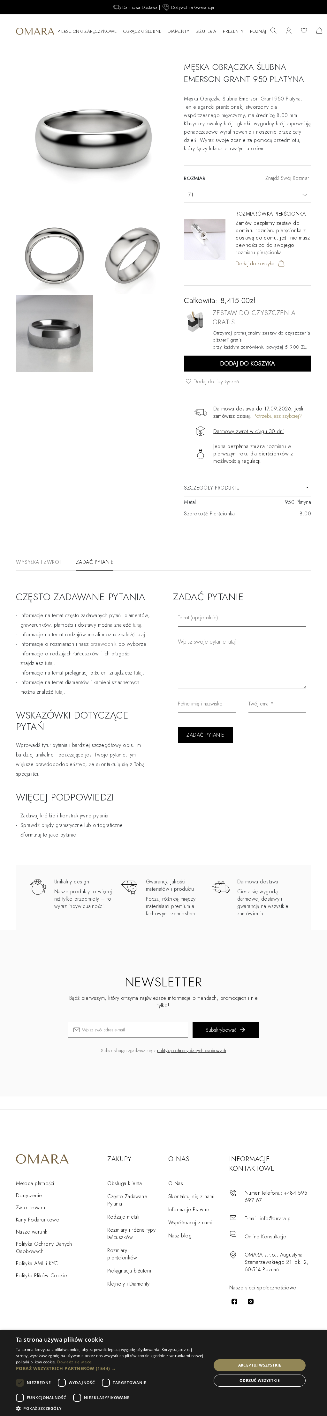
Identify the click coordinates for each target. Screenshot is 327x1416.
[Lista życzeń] (304, 31)
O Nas (175, 1183)
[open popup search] (273, 31)
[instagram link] (251, 1301)
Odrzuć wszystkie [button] (260, 1380)
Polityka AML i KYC (37, 1263)
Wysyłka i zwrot (39, 562)
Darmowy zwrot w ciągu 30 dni (248, 431)
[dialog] (163, 1373)
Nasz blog (180, 1235)
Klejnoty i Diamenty (128, 1283)
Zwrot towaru (30, 1207)
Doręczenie (29, 1195)
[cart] (319, 31)
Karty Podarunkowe (37, 1219)
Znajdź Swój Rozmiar (287, 178)
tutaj (141, 634)
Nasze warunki (32, 1231)
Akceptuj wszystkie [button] (259, 1365)
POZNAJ (258, 31)
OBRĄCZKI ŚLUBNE (142, 31)
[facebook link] (234, 1301)
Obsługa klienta (124, 1183)
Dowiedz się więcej (74, 1362)
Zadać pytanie (95, 562)
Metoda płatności (35, 1183)
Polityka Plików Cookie (41, 1275)
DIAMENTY (178, 31)
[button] (111, 1368)
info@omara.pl (276, 1218)
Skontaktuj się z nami (191, 1196)
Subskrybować (221, 1030)
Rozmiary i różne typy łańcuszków (131, 1233)
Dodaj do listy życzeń (215, 381)
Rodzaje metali (123, 1217)
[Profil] (289, 31)
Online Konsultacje (265, 1236)
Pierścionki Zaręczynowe (87, 31)
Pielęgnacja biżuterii (129, 1270)
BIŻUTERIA (206, 31)
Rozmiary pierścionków (122, 1254)
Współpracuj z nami (190, 1222)
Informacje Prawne (188, 1209)
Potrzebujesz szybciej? (278, 416)
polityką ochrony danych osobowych (191, 1050)
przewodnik (103, 644)
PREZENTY (233, 31)
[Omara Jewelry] (35, 31)
